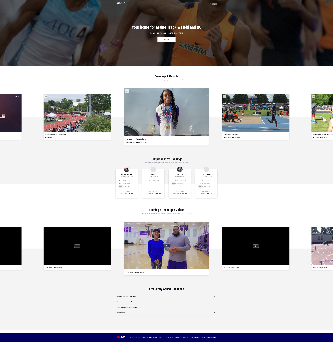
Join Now (166, 39)
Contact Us (161, 337)
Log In (214, 4)
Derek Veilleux (153, 337)
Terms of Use (178, 337)
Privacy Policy (169, 337)
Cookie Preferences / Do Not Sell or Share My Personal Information (199, 337)
